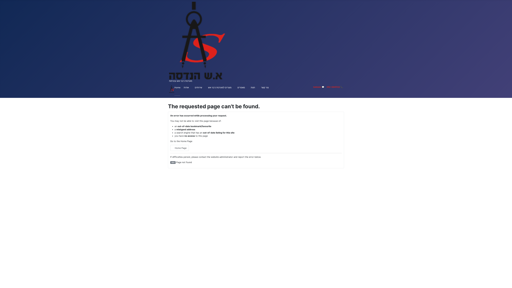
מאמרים (241, 87)
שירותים (198, 87)
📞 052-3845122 (335, 87)
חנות (253, 87)
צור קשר (265, 87)
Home (177, 87)
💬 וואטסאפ (318, 87)
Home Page (180, 148)
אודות (186, 87)
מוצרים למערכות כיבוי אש (219, 87)
